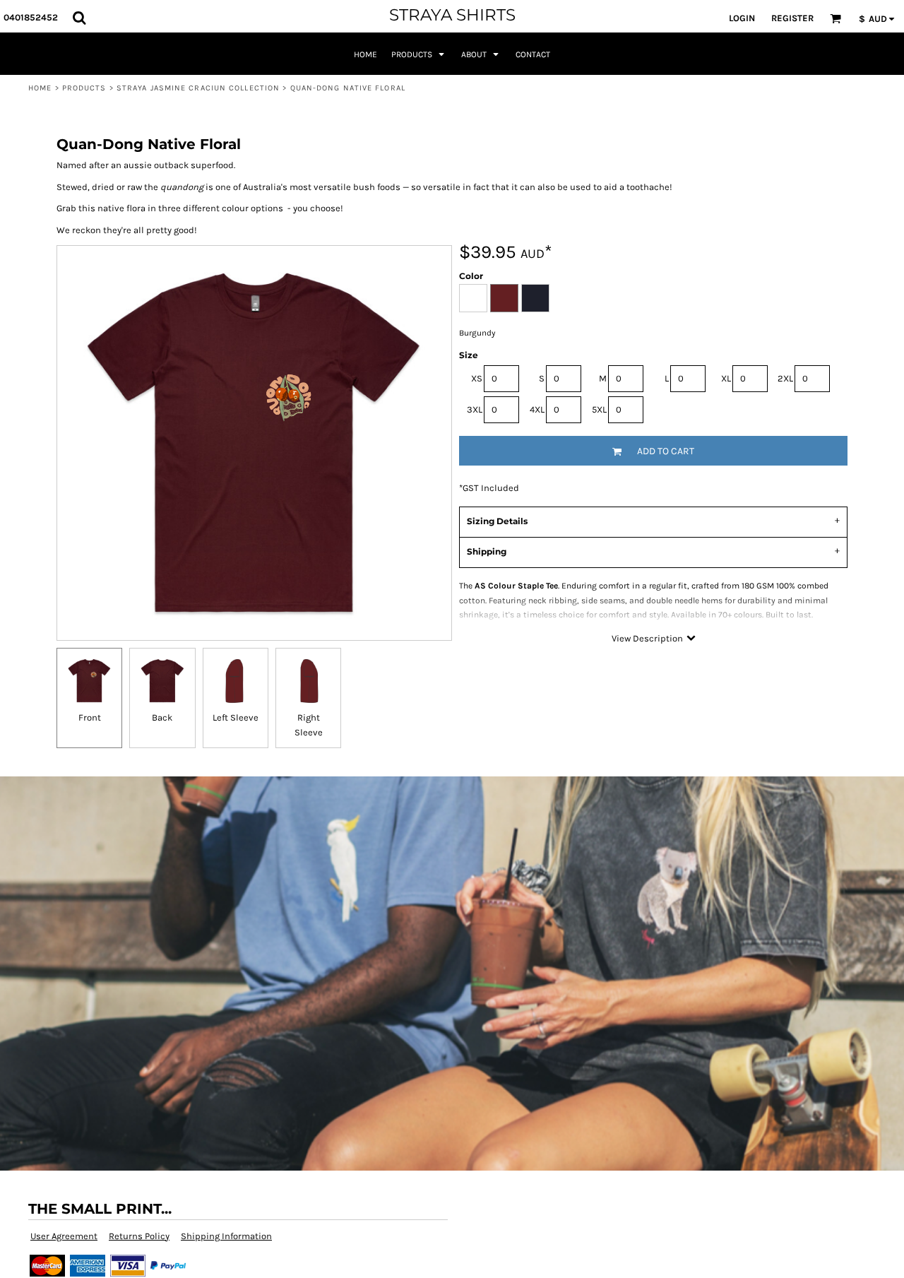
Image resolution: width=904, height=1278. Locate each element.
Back (162, 717)
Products (84, 88)
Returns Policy (139, 1236)
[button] (79, 18)
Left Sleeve (235, 717)
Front (89, 717)
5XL (599, 409)
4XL (537, 409)
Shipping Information (226, 1236)
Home (40, 88)
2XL (785, 378)
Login (742, 18)
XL (726, 378)
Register (792, 18)
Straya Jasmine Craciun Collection (198, 88)
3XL (474, 409)
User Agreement (63, 1236)
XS (476, 378)
